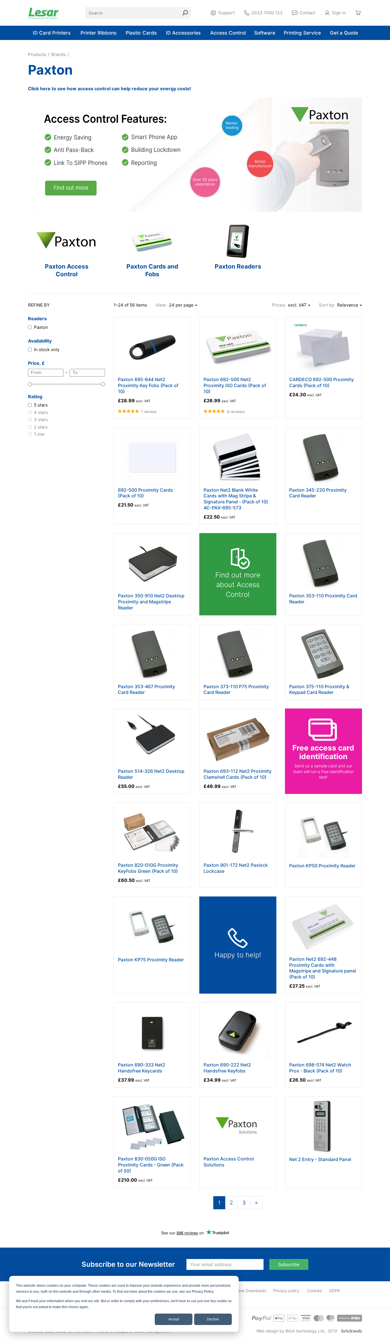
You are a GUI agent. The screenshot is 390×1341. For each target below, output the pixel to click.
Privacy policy (286, 1290)
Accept (173, 1319)
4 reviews (236, 411)
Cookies (314, 1290)
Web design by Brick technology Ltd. (290, 1330)
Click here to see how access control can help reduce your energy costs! (109, 88)
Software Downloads (247, 1290)
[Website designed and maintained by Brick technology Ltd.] (351, 1331)
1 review (148, 411)
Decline (213, 1319)
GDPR (334, 1290)
